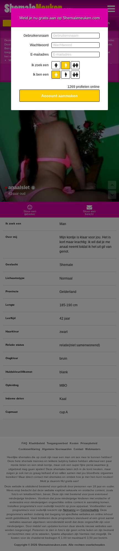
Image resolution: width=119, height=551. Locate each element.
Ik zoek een (40, 65)
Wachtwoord (39, 45)
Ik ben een (41, 74)
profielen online (84, 87)
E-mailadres (39, 54)
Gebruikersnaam (36, 36)
